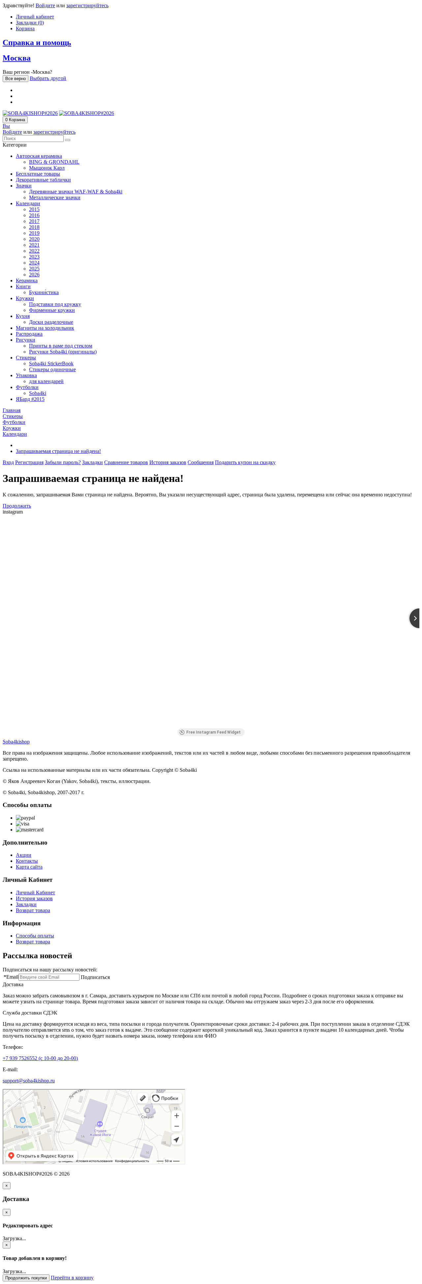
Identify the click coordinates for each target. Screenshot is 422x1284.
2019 (34, 233)
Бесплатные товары (38, 174)
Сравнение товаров (126, 462)
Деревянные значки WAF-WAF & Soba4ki (75, 191)
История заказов (167, 462)
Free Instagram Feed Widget (213, 732)
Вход (8, 462)
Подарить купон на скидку (245, 462)
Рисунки (25, 340)
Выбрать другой (48, 78)
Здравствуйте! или (55, 5)
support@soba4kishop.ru (29, 1080)
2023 (34, 257)
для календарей (46, 381)
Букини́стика (44, 292)
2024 (34, 262)
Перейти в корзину (72, 1277)
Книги (23, 286)
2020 (34, 239)
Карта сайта (29, 867)
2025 (34, 268)
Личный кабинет (35, 16)
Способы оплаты (35, 935)
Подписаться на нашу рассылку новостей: (50, 969)
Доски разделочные (51, 322)
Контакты (27, 861)
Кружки (25, 298)
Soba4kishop (16, 741)
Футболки (27, 387)
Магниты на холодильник (45, 328)
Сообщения (201, 462)
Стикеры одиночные (52, 369)
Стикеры (26, 357)
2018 (34, 227)
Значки (24, 185)
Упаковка (26, 375)
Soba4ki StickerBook (51, 363)
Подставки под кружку (55, 304)
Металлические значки (54, 197)
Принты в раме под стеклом (60, 346)
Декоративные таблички (43, 179)
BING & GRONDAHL (54, 162)
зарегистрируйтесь (87, 5)
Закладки (92, 462)
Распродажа (29, 334)
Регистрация (29, 462)
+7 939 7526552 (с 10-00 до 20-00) (40, 1058)
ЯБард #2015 (30, 399)
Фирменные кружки (52, 310)
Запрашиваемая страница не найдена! (58, 451)
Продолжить (17, 506)
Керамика (27, 280)
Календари (28, 203)
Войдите (45, 5)
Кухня (23, 316)
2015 (34, 209)
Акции (23, 855)
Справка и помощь (37, 42)
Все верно (15, 78)
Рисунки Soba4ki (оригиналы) (63, 351)
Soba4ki (37, 393)
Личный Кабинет (35, 892)
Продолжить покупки (26, 1277)
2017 (34, 221)
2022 (34, 251)
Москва (17, 58)
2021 (34, 245)
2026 (34, 274)
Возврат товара (33, 910)
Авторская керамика (39, 156)
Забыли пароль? (63, 462)
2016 (34, 215)
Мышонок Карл (47, 168)
